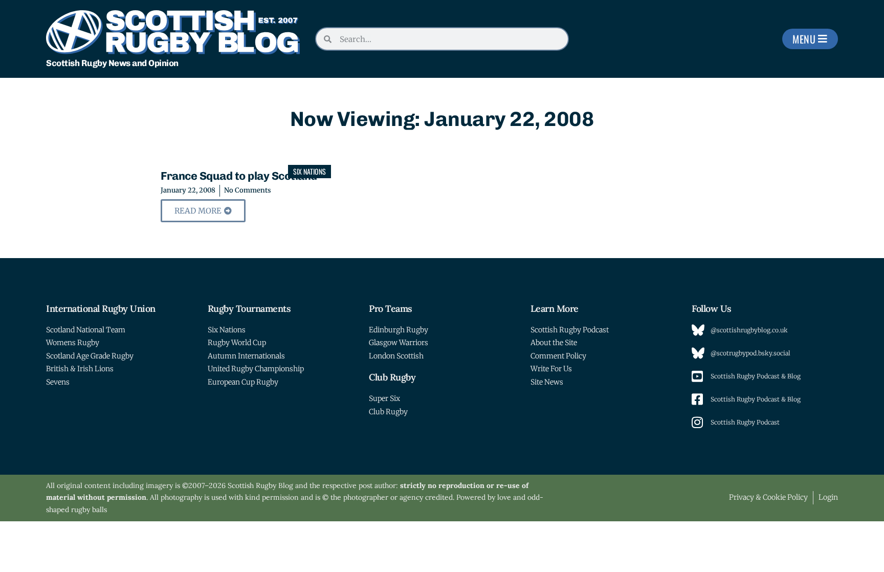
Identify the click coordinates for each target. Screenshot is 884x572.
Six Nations (309, 171)
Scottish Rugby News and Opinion (112, 63)
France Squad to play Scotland (239, 176)
